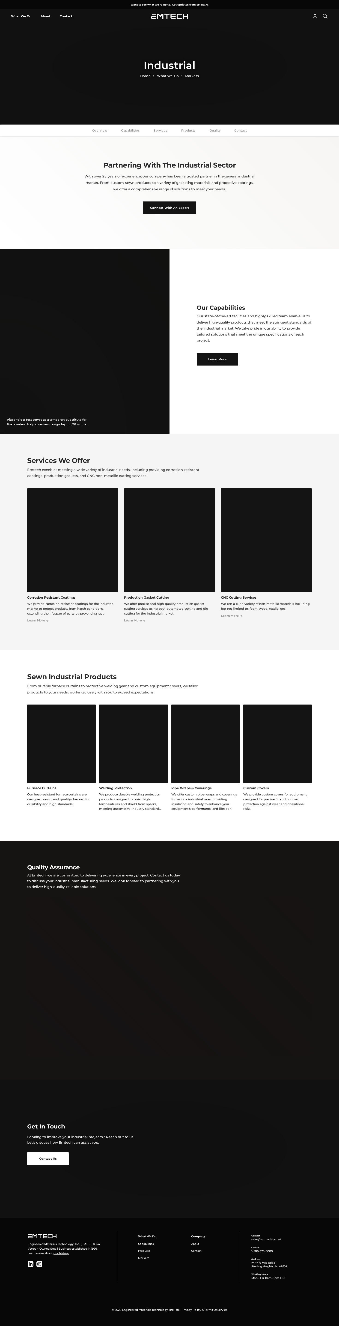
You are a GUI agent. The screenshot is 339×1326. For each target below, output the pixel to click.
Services (160, 130)
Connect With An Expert (169, 208)
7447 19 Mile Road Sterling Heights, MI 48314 (269, 1264)
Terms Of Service (215, 1309)
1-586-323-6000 (262, 1251)
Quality (214, 130)
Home (145, 76)
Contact (66, 16)
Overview (99, 130)
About (46, 16)
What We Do (21, 16)
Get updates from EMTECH (190, 4)
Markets (192, 76)
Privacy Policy (191, 1309)
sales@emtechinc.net (266, 1239)
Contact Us (48, 1158)
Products (188, 130)
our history (61, 1253)
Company (198, 1236)
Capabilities (130, 130)
